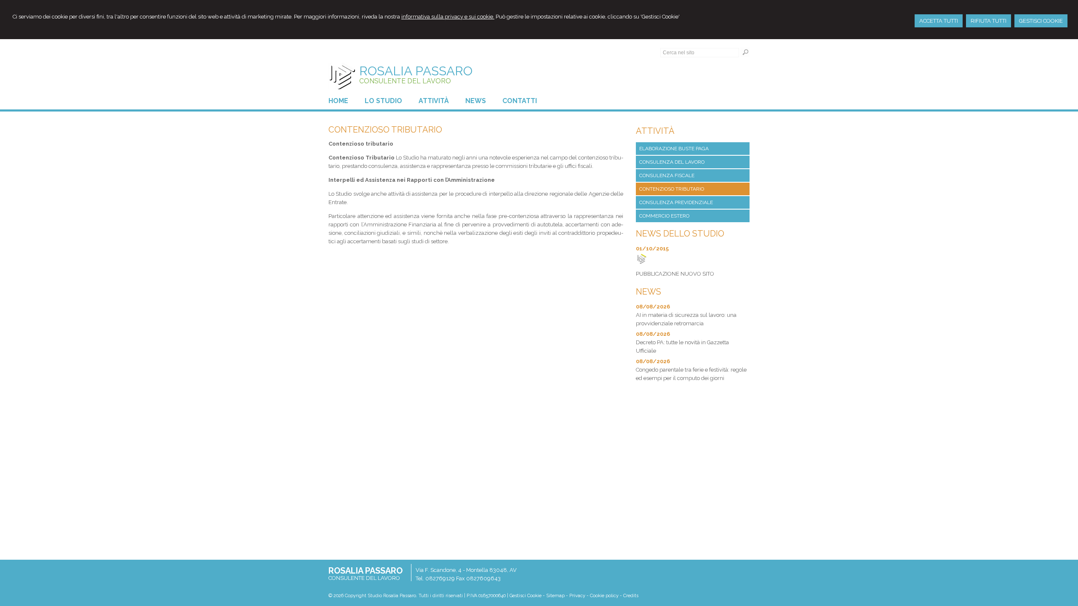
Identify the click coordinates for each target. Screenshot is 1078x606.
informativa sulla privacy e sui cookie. (447, 16)
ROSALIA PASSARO (415, 71)
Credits (630, 595)
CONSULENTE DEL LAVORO (405, 81)
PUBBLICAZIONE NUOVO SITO (675, 274)
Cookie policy (604, 595)
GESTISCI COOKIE (1041, 21)
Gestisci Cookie (526, 595)
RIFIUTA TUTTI (988, 21)
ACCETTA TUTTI (938, 21)
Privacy (577, 595)
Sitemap (555, 595)
